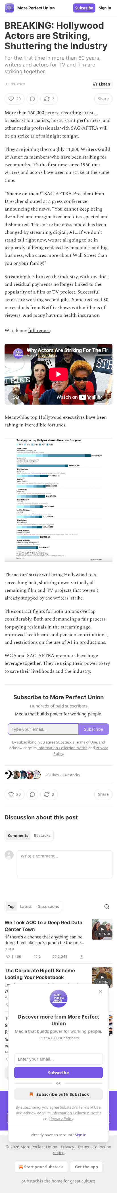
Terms (83, 1147)
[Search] (106, 906)
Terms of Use (90, 1107)
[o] (102, 929)
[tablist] (29, 835)
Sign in (105, 8)
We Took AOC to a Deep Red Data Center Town (43, 926)
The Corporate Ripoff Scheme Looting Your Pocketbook (40, 974)
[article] (58, 939)
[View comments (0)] (32, 99)
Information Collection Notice (76, 1112)
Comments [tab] (18, 835)
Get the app (86, 1166)
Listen (104, 84)
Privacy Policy (62, 1118)
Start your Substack (43, 1166)
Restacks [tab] (42, 835)
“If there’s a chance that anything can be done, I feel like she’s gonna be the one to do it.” (43, 939)
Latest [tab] (26, 906)
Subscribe (84, 8)
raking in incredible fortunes (35, 425)
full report (39, 330)
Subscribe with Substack (62, 1094)
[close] (100, 991)
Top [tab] (11, 906)
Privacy (67, 1147)
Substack (30, 1181)
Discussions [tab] (48, 906)
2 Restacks (71, 774)
